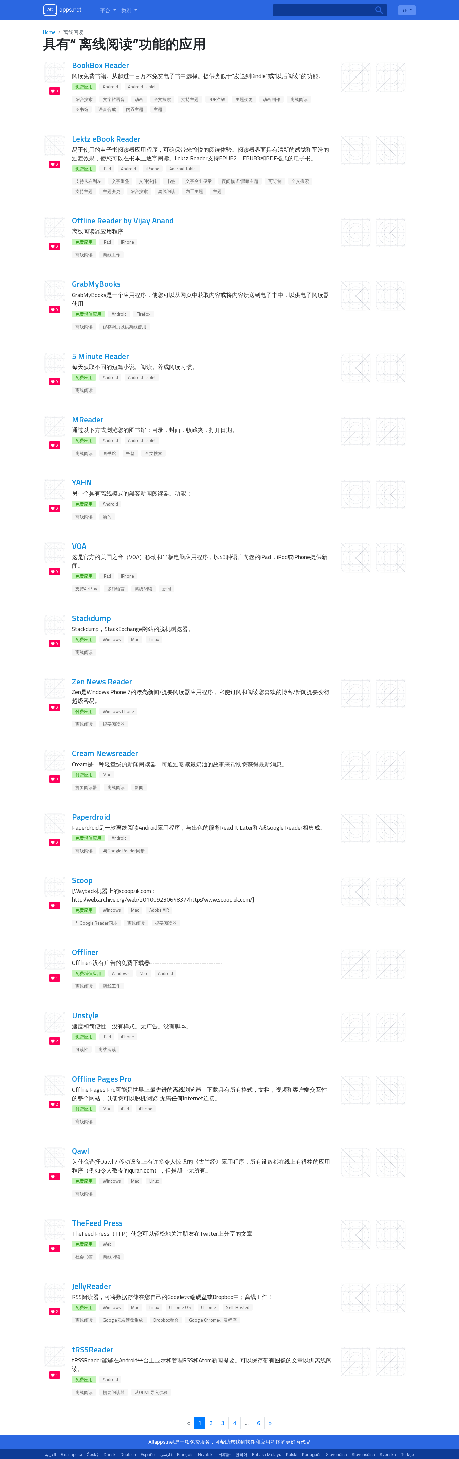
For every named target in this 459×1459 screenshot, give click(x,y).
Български (71, 1454)
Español (148, 1454)
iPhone (152, 168)
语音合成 (107, 109)
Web (107, 1244)
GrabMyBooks (96, 284)
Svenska (388, 1454)
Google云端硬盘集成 (123, 1320)
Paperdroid (91, 817)
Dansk (109, 1454)
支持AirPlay (86, 588)
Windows (112, 639)
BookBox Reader (100, 65)
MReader (87, 419)
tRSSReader (92, 1349)
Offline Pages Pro (102, 1079)
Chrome (208, 1307)
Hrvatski (206, 1454)
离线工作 (111, 254)
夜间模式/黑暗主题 (240, 181)
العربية (50, 1454)
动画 (139, 99)
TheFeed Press (97, 1223)
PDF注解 (217, 99)
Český (93, 1454)
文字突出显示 (198, 181)
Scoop (82, 880)
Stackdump (91, 618)
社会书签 (84, 1256)
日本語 (224, 1454)
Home (49, 32)
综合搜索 (84, 99)
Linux (154, 639)
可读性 (81, 1049)
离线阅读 (299, 99)
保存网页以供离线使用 (125, 326)
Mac (135, 639)
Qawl (80, 1151)
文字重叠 (120, 181)
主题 (158, 109)
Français (185, 1454)
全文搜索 (162, 99)
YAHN (82, 482)
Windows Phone (118, 711)
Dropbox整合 (166, 1320)
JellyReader (91, 1286)
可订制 (275, 181)
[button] (108, 10)
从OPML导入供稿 (151, 1392)
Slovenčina (336, 1454)
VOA (79, 546)
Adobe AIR (159, 910)
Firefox (143, 314)
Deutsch (128, 1454)
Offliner (85, 952)
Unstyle (85, 1015)
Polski (291, 1454)
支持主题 (190, 99)
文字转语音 (114, 99)
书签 (171, 181)
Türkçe (407, 1454)
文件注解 (148, 181)
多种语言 (116, 588)
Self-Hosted (237, 1307)
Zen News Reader (102, 681)
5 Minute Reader (100, 356)
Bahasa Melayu (266, 1454)
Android (110, 86)
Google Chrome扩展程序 (213, 1320)
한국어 (241, 1454)
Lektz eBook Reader (106, 139)
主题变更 (244, 99)
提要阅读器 (114, 724)
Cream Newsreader (105, 753)
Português (311, 1454)
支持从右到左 (88, 181)
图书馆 (81, 109)
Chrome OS (180, 1307)
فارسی (166, 1454)
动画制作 (271, 99)
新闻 (107, 516)
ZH (405, 10)
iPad (107, 168)
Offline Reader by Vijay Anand (123, 220)
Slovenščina (363, 1454)
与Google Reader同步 (124, 850)
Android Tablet (142, 86)
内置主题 (134, 109)
